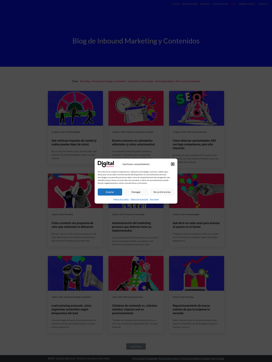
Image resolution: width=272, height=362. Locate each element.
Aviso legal (154, 199)
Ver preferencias (162, 192)
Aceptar (110, 192)
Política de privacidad (139, 199)
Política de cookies (121, 199)
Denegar (136, 192)
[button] (172, 164)
